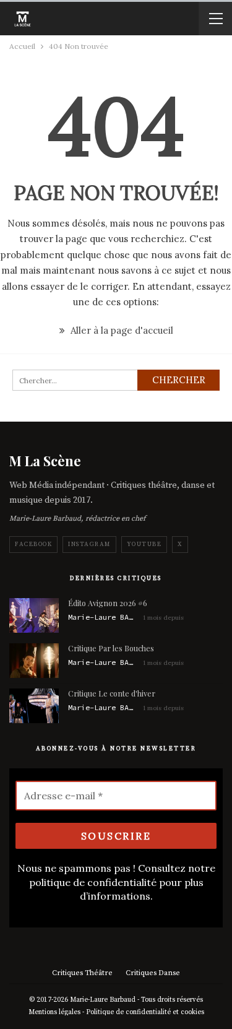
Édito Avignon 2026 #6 (107, 602)
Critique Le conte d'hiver (111, 693)
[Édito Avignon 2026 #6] (34, 615)
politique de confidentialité (93, 882)
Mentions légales (54, 1012)
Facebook (33, 544)
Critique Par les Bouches (111, 648)
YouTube (144, 544)
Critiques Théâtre (82, 973)
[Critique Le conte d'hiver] (34, 705)
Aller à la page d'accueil (120, 330)
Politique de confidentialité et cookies (145, 1012)
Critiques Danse (153, 973)
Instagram (89, 544)
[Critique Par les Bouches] (34, 660)
